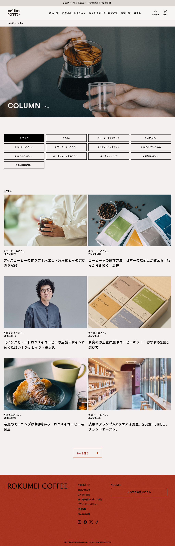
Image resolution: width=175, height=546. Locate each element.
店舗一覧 (125, 13)
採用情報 (82, 508)
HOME (11, 23)
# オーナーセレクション (108, 137)
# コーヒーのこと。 (24, 147)
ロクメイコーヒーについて (103, 12)
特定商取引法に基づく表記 (90, 499)
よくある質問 (84, 494)
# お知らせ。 (151, 137)
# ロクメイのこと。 (24, 156)
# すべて (24, 137)
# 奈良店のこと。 (151, 156)
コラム (137, 12)
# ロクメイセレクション (109, 147)
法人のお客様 (84, 513)
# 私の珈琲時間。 (24, 164)
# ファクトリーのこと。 (66, 147)
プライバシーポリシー (88, 504)
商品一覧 (54, 13)
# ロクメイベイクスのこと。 (66, 156)
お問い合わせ (84, 489)
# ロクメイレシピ (108, 156)
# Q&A (66, 137)
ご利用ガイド (84, 484)
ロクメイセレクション (74, 13)
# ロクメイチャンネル (151, 147)
